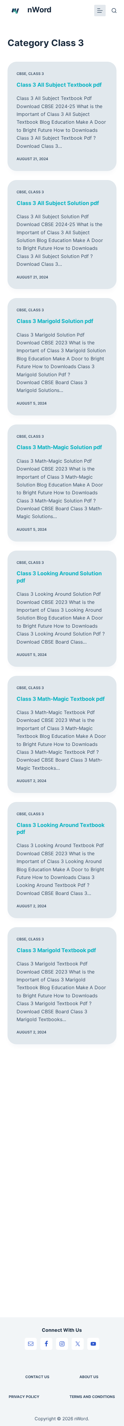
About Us (88, 1377)
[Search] (114, 10)
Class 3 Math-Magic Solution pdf (59, 447)
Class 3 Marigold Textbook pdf (56, 950)
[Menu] (100, 10)
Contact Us (37, 1377)
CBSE (21, 73)
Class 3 (36, 73)
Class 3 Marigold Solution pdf (55, 321)
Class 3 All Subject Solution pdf (58, 203)
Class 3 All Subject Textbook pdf (59, 85)
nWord (39, 9)
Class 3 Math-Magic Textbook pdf (61, 699)
